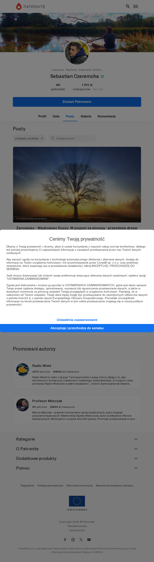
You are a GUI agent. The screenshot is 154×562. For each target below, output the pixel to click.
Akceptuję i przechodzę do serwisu (77, 328)
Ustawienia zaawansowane (77, 320)
